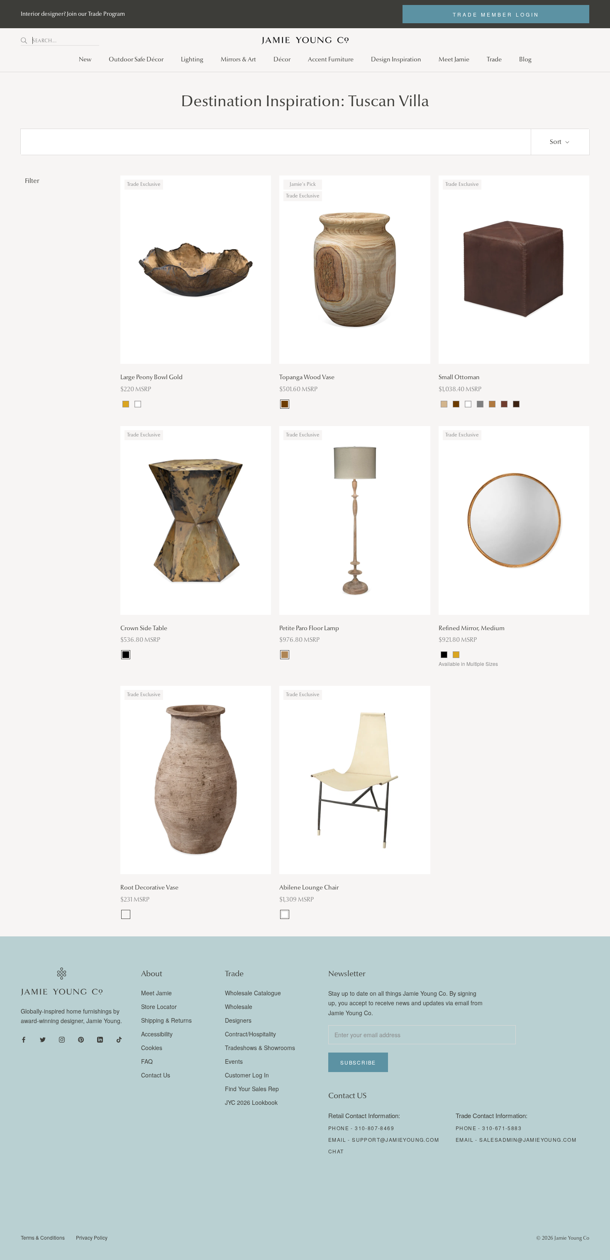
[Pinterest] (81, 1038)
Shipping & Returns (166, 1020)
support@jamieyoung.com (395, 1139)
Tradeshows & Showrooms (260, 1047)
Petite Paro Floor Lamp (309, 628)
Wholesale (238, 1006)
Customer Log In (247, 1075)
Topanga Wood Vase (306, 377)
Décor (281, 59)
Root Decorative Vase (149, 887)
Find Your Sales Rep (252, 1089)
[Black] (125, 654)
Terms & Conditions (43, 1237)
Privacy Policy (91, 1237)
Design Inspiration (396, 59)
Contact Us (155, 1075)
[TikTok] (119, 1038)
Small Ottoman (459, 377)
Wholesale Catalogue (253, 993)
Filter (32, 181)
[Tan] (444, 404)
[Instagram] (62, 1038)
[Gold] (125, 404)
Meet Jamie (454, 59)
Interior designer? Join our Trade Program (73, 13)
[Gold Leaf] (456, 654)
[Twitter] (43, 1038)
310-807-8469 (374, 1127)
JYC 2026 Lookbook (251, 1102)
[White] (137, 404)
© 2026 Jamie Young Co (562, 1238)
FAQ (147, 1061)
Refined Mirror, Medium (472, 628)
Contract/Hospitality (250, 1034)
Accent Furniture (331, 59)
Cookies (151, 1047)
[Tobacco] (504, 404)
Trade (494, 59)
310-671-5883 (502, 1127)
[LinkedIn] (100, 1038)
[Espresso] (516, 404)
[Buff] (492, 404)
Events (234, 1061)
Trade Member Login (496, 14)
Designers (238, 1020)
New (85, 59)
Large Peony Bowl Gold (151, 377)
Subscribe (358, 1062)
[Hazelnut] (125, 914)
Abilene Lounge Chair (309, 887)
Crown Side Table (143, 628)
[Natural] (284, 654)
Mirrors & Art (238, 59)
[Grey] (480, 404)
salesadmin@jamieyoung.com (527, 1139)
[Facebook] (24, 1038)
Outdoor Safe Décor (136, 59)
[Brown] (284, 404)
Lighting (192, 59)
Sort (556, 142)
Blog (525, 59)
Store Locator (159, 1006)
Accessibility (157, 1034)
